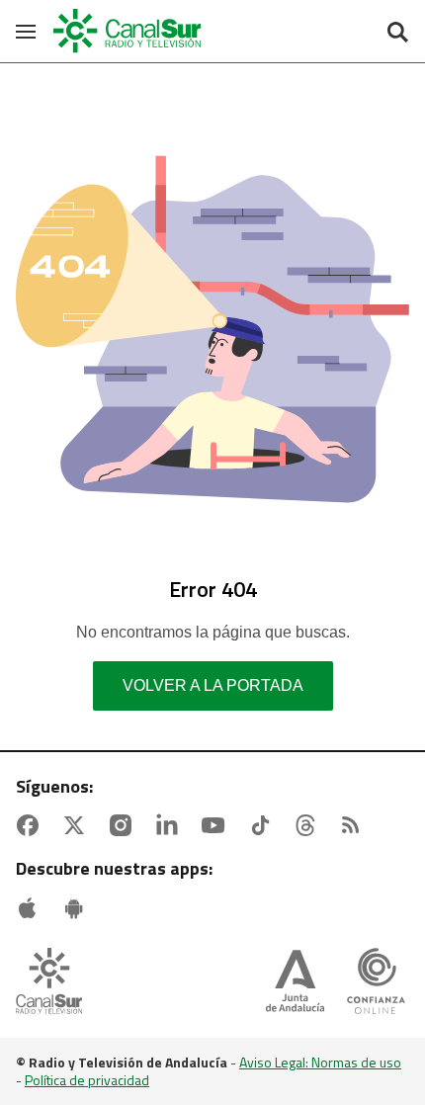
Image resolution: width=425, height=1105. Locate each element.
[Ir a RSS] (355, 825)
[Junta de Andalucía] (295, 983)
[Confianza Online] (376, 983)
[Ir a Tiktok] (264, 825)
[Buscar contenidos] (397, 33)
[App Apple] (31, 908)
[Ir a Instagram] (124, 825)
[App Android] (78, 908)
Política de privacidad (87, 1079)
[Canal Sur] (128, 31)
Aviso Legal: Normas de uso (320, 1062)
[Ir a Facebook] (31, 825)
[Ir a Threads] (309, 825)
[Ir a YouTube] (217, 825)
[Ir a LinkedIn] (171, 825)
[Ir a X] (78, 825)
